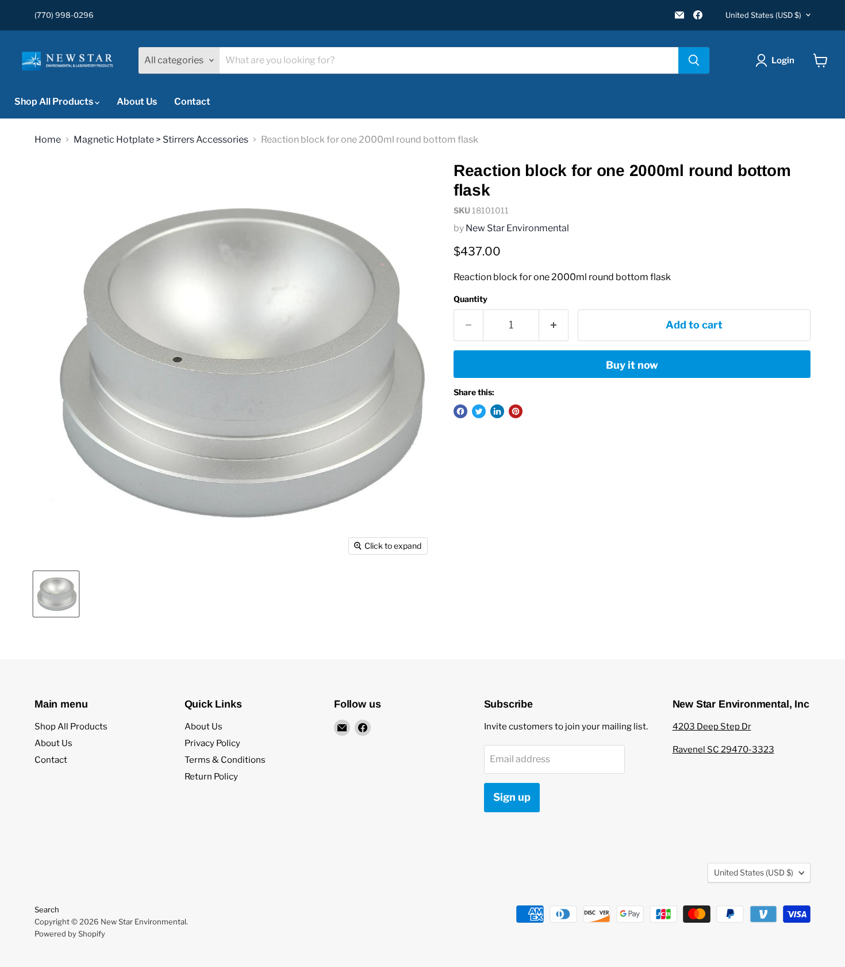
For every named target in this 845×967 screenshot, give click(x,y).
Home (47, 140)
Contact (192, 101)
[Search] (693, 60)
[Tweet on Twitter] (479, 411)
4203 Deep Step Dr (712, 726)
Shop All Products (54, 101)
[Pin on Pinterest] (516, 411)
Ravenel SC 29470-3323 (723, 749)
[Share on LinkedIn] (497, 411)
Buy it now (632, 365)
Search (46, 909)
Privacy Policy (212, 743)
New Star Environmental (517, 228)
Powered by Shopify (69, 933)
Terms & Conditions (225, 760)
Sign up (512, 797)
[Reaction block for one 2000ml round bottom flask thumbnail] (56, 594)
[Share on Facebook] (460, 411)
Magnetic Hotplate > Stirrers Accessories (161, 140)
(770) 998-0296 (64, 15)
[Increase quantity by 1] (554, 325)
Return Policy (211, 776)
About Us (137, 101)
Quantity (470, 299)
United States (763, 15)
